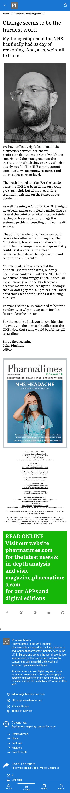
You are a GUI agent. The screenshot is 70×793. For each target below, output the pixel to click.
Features (17, 743)
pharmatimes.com (29, 550)
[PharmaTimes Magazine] (36, 5)
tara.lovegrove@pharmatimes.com (35, 487)
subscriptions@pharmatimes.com (35, 505)
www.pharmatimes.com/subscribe (35, 501)
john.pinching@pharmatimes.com (35, 467)
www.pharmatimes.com (25, 460)
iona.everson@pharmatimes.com (35, 474)
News (15, 738)
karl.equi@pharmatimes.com (35, 479)
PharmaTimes (20, 734)
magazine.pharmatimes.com (34, 580)
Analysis (17, 747)
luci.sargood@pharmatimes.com (35, 493)
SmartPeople (19, 752)
